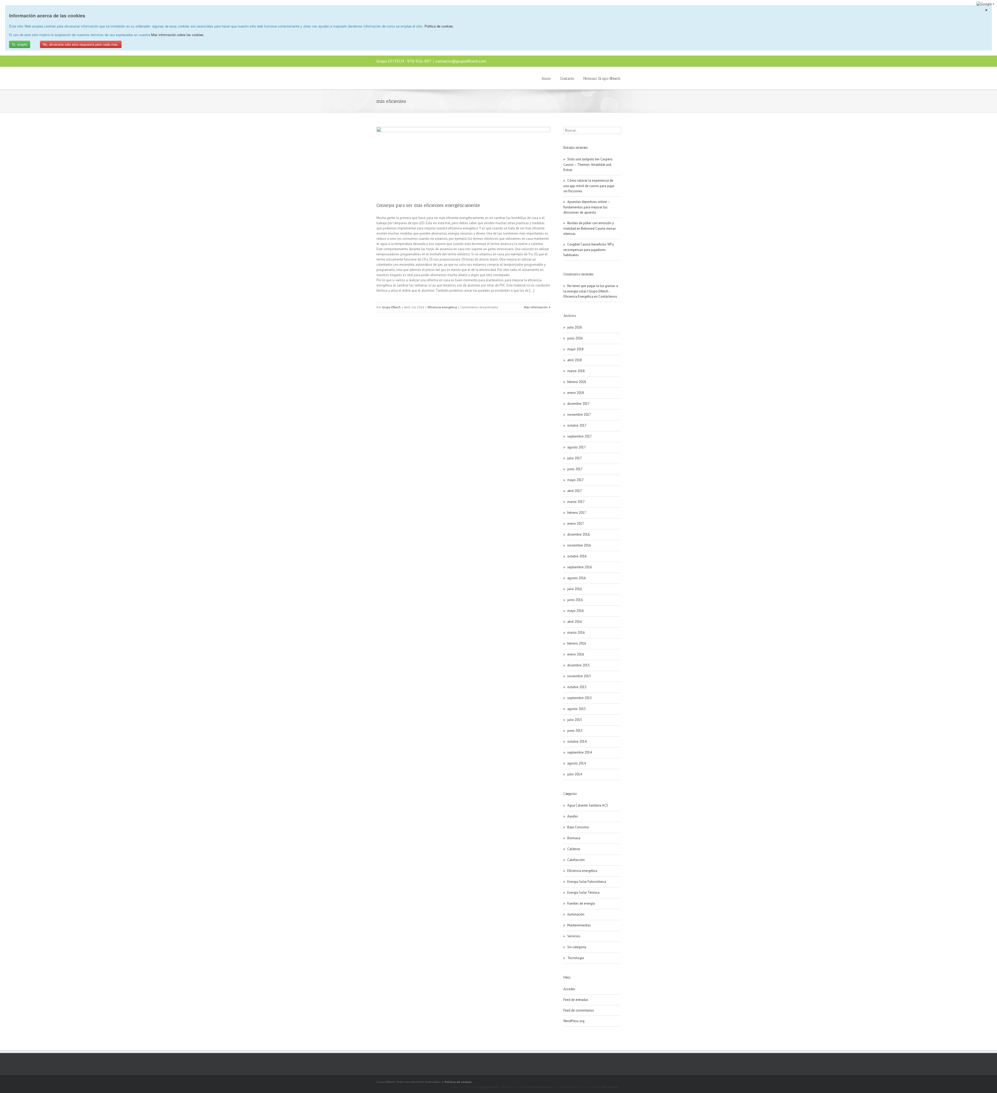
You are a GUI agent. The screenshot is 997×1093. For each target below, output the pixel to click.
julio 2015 (574, 720)
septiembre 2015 (579, 698)
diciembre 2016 (578, 534)
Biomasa (573, 838)
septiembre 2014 (579, 752)
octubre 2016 (577, 556)
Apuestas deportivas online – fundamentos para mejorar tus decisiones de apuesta (586, 207)
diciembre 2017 (578, 403)
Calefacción (576, 860)
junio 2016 (575, 600)
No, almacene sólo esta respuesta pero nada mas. (81, 44)
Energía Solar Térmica (583, 892)
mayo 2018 (575, 349)
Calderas (573, 849)
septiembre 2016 (579, 567)
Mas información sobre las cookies (177, 34)
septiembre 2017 (579, 436)
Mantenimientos (579, 925)
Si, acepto (19, 44)
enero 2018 (575, 393)
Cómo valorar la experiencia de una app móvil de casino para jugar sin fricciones (588, 185)
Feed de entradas (575, 1000)
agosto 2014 (576, 763)
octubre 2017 (577, 425)
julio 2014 (574, 774)
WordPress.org (573, 1021)
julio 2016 (574, 589)
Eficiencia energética (442, 307)
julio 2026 (574, 327)
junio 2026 (575, 338)
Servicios (573, 936)
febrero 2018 (576, 382)
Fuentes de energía (581, 903)
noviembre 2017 (579, 414)
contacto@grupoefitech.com (460, 61)
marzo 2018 (576, 371)
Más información (536, 307)
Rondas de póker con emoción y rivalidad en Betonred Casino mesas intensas (589, 228)
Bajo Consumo (578, 827)
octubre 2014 (577, 741)
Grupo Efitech (391, 307)
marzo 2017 (576, 502)
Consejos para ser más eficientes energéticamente (428, 205)
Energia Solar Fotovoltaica (586, 881)
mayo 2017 (575, 480)
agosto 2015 (576, 709)
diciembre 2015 (578, 665)
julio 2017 (574, 458)
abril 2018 (574, 360)
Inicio (546, 78)
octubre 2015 (577, 687)
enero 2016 (575, 654)
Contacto (567, 78)
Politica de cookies (439, 26)
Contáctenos (607, 296)
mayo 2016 (575, 611)
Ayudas (572, 816)
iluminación (575, 914)
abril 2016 (574, 621)
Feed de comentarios (578, 1010)
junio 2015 (575, 730)
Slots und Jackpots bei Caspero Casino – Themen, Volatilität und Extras (587, 164)
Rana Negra (610, 1087)
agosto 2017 (576, 447)
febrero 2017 (576, 512)
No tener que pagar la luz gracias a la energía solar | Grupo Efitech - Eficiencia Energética (590, 291)
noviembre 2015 (579, 676)
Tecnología (575, 958)
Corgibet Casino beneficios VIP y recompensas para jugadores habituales (588, 249)
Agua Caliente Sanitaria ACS (587, 805)
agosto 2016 (576, 578)
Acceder (569, 989)
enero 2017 (575, 523)
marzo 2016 (576, 632)
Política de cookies (458, 1082)
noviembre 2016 (579, 545)
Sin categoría (576, 947)
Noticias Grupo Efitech (602, 78)
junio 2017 (575, 469)
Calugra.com (489, 1087)
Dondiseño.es (540, 1087)
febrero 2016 (576, 643)
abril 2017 (574, 491)
